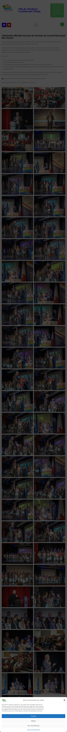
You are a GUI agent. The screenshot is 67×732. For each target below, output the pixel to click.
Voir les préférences (33, 726)
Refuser (33, 721)
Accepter (33, 716)
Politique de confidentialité (33, 729)
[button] (64, 700)
